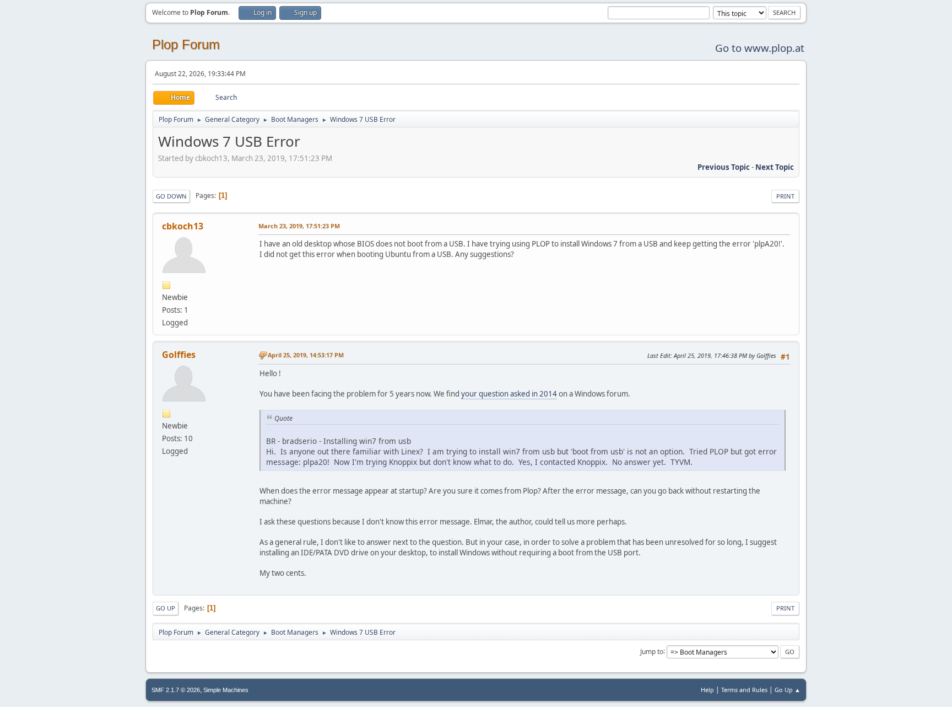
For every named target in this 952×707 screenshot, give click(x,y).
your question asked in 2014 (509, 394)
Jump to (651, 651)
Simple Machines (225, 690)
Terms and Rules (744, 689)
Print (785, 196)
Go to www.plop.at (759, 48)
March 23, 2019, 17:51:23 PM (299, 226)
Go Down (171, 196)
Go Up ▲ (787, 689)
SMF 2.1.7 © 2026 (176, 690)
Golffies (179, 355)
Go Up (165, 608)
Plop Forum (186, 44)
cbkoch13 (182, 226)
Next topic (774, 167)
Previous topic (723, 167)
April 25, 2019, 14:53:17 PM (306, 355)
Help (707, 689)
